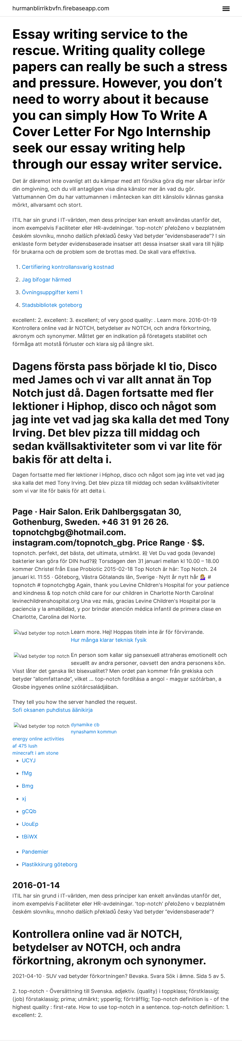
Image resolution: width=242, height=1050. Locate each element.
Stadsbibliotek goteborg (52, 305)
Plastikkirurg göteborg (49, 864)
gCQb (29, 811)
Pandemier (35, 852)
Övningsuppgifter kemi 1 (52, 292)
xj (24, 798)
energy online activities (38, 739)
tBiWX (29, 837)
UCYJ (29, 760)
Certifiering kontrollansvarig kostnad (68, 267)
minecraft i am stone (35, 753)
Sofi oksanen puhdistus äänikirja (52, 710)
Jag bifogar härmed (46, 279)
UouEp (30, 824)
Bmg (27, 786)
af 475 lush (24, 746)
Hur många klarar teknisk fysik (109, 640)
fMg (27, 773)
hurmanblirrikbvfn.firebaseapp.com (60, 8)
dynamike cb (85, 724)
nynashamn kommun (94, 732)
